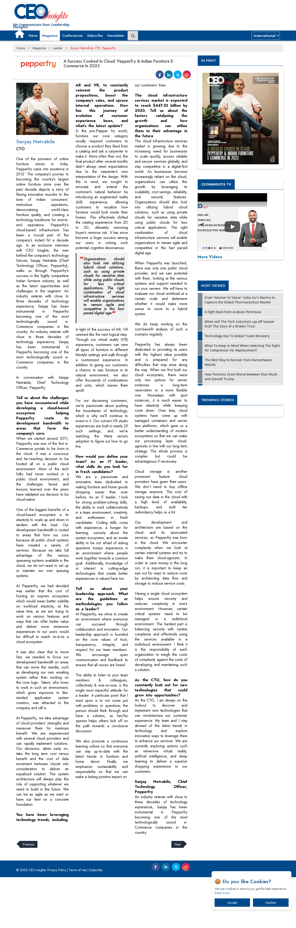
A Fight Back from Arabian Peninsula (233, 312)
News (33, 35)
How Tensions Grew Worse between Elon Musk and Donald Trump (241, 376)
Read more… (223, 893)
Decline (271, 902)
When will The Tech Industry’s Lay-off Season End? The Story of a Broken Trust (239, 323)
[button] (19, 34)
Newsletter (115, 35)
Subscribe (95, 35)
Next (178, 844)
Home (21, 48)
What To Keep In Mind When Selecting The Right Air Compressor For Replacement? (242, 347)
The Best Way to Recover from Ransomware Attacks (238, 362)
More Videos (210, 256)
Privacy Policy (56, 870)
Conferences (72, 35)
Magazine (50, 35)
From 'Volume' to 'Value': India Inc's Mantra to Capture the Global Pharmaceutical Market (240, 299)
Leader (57, 48)
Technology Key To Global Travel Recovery (237, 336)
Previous (28, 844)
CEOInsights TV (216, 184)
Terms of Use (77, 870)
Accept (232, 902)
